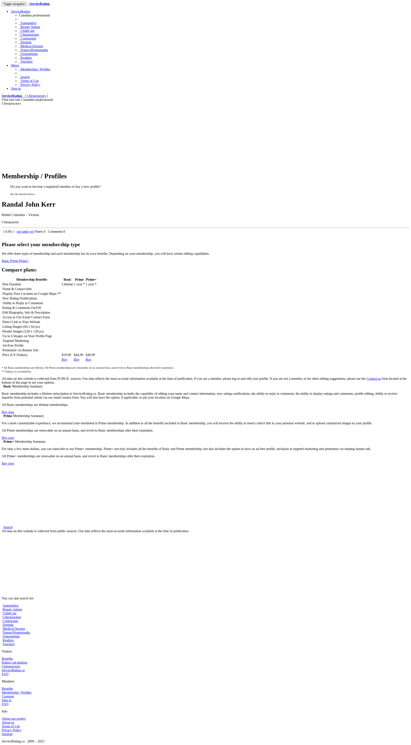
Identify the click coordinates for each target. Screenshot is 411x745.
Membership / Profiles (34, 69)
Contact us (373, 378)
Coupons (8, 696)
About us (8, 722)
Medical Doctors (31, 46)
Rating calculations (14, 662)
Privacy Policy (29, 84)
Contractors (27, 38)
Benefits (7, 658)
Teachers (26, 61)
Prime (14, 261)
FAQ (5, 674)
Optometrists (28, 54)
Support (7, 734)
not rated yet (25, 231)
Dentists (25, 42)
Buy (64, 359)
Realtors (25, 58)
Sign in (15, 88)
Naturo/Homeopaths (33, 50)
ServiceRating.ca (13, 670)
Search (24, 77)
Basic (6, 261)
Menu (14, 65)
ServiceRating (20, 11)
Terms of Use (29, 81)
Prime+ (24, 261)
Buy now (8, 412)
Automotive (27, 23)
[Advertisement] (205, 138)
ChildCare (26, 31)
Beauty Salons (29, 27)
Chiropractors (29, 34)
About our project (14, 718)
